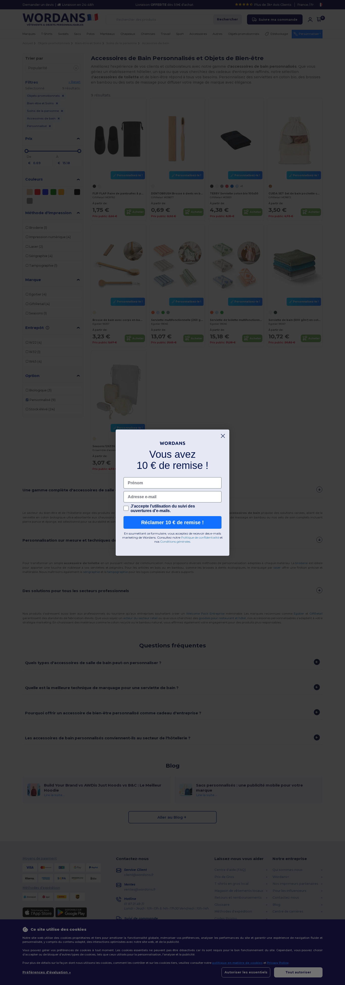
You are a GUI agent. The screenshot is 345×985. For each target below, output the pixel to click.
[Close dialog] (222, 436)
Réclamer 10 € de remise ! (172, 522)
